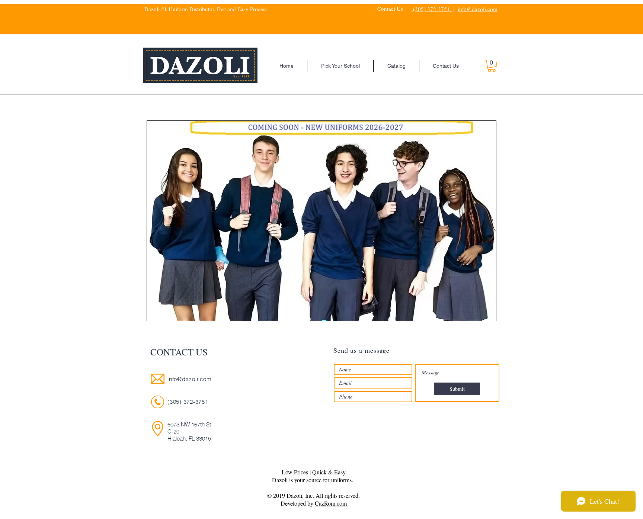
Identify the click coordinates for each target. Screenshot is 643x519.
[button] (491, 66)
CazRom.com (331, 503)
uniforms (341, 480)
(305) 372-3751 (432, 9)
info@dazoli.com (478, 9)
